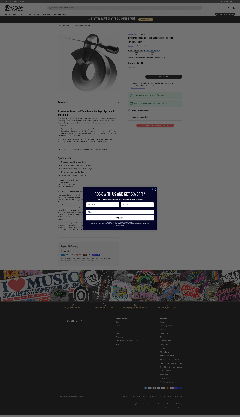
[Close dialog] (154, 189)
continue (120, 218)
